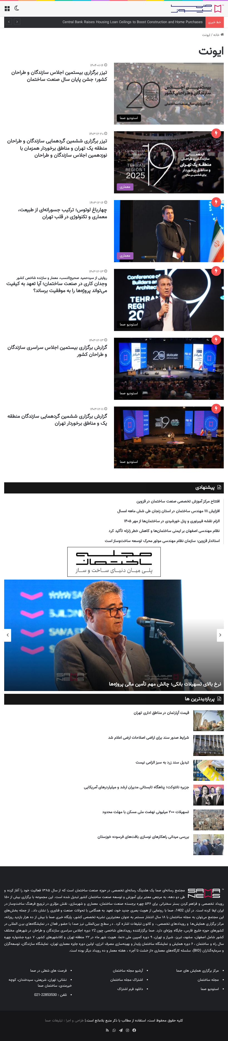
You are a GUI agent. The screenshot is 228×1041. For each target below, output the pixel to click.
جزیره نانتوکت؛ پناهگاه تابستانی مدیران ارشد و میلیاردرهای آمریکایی (136, 787)
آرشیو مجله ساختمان (128, 971)
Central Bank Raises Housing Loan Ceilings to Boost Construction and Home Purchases (133, 22)
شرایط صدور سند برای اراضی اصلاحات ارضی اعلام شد (148, 738)
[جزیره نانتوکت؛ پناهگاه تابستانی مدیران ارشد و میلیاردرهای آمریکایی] (208, 795)
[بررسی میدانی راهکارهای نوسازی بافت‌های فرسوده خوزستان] (208, 844)
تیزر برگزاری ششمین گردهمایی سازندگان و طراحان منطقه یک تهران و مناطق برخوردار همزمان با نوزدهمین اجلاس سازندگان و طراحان (57, 148)
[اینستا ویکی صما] (100, 1028)
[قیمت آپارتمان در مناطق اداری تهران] (208, 720)
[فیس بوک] (134, 1030)
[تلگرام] (120, 1030)
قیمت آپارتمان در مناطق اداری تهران (161, 713)
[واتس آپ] (114, 1030)
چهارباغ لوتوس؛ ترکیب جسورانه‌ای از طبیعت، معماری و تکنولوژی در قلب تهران (62, 213)
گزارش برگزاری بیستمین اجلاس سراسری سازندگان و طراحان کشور (57, 351)
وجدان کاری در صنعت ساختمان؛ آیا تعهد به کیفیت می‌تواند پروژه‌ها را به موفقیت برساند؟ (56, 287)
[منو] (7, 10)
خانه (216, 35)
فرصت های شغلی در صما (48, 971)
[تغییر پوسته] (16, 10)
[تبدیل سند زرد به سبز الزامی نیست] (208, 770)
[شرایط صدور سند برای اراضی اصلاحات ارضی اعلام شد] (208, 745)
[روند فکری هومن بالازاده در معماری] (114, 635)
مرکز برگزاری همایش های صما (197, 971)
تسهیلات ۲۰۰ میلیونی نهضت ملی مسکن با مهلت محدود (145, 812)
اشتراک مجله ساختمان (126, 980)
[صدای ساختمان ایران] (197, 9)
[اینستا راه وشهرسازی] (94, 1028)
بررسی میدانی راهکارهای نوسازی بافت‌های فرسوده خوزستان (143, 837)
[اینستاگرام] (127, 1030)
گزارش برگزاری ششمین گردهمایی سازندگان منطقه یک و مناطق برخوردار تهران (57, 420)
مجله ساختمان (208, 980)
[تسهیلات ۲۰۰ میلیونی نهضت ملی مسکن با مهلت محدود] (208, 819)
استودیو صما (210, 989)
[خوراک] (107, 1030)
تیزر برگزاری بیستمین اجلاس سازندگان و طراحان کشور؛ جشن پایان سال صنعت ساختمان (59, 76)
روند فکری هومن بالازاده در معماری (186, 684)
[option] (114, 635)
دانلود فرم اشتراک (130, 989)
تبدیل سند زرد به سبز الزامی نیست (162, 763)
